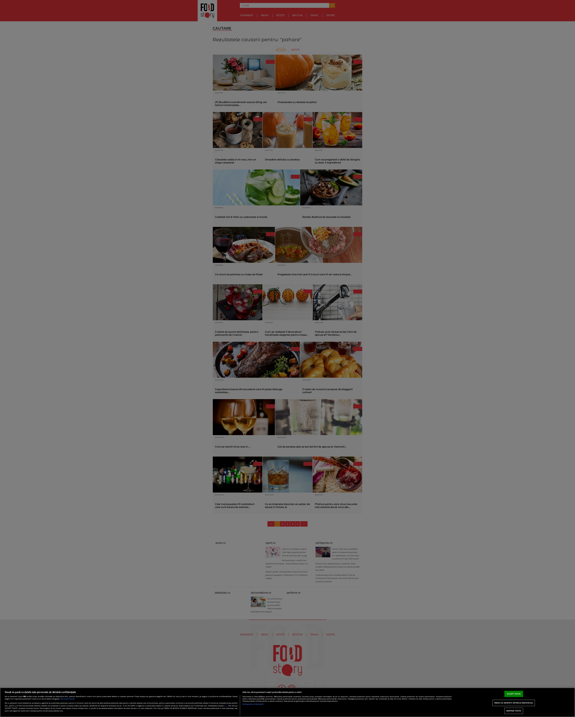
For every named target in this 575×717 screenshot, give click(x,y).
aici (225, 705)
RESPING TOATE (513, 710)
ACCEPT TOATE (514, 693)
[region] (287, 702)
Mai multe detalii (67, 699)
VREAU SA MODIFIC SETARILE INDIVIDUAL (513, 702)
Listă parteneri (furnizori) (253, 704)
